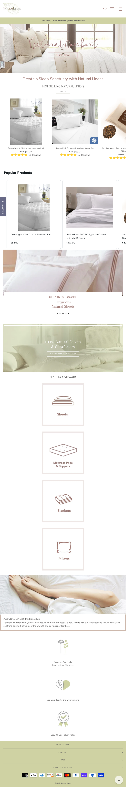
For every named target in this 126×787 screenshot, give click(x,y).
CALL (63, 760)
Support (63, 752)
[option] (63, 20)
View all (63, 91)
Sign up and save (63, 767)
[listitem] (34, 214)
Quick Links (63, 745)
